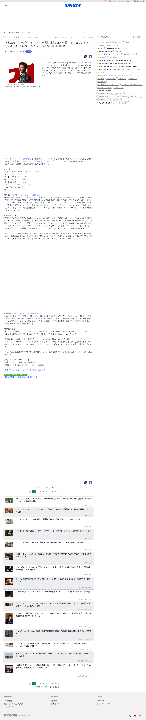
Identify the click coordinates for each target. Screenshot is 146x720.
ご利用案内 (8, 701)
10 (62, 491)
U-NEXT (100, 54)
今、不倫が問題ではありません (108, 84)
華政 (112, 75)
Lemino (109, 54)
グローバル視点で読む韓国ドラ (108, 57)
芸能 (36, 37)
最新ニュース (20, 32)
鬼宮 (99, 75)
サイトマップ (8, 707)
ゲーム (82, 37)
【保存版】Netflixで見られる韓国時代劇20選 (113, 97)
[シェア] (90, 56)
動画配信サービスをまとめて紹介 (109, 100)
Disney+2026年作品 (105, 51)
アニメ (43, 37)
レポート (64, 37)
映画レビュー (135, 97)
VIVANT (127, 42)
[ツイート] (85, 56)
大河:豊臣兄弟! (117, 42)
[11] (65, 491)
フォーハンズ (118, 87)
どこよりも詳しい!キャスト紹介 (126, 66)
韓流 (15, 37)
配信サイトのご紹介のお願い (14, 704)
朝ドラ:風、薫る (103, 42)
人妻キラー (122, 78)
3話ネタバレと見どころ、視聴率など (26, 195)
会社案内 (54, 701)
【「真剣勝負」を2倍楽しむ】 (43, 161)
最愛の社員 (101, 81)
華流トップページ (105, 90)
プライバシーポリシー (104, 704)
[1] (30, 491)
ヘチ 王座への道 (118, 69)
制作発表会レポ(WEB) (122, 63)
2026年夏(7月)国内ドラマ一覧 (108, 45)
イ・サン (136, 69)
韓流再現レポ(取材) (105, 63)
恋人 (127, 75)
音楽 (50, 37)
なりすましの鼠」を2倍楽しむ (132, 84)
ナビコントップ (8, 32)
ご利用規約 (101, 701)
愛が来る (101, 78)
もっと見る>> (121, 103)
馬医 (128, 69)
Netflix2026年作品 (113, 48)
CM (56, 37)
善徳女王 (120, 75)
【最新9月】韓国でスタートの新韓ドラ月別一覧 (115, 60)
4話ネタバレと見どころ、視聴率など (26, 313)
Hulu (118, 54)
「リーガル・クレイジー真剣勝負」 (18, 159)
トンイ (100, 72)
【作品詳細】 (9, 377)
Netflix (100, 48)
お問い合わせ (55, 704)
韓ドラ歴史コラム (129, 54)
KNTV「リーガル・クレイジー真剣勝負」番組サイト (26, 370)
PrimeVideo (119, 51)
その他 (90, 37)
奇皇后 (106, 75)
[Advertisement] (73, 19)
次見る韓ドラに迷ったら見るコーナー (110, 94)
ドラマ (22, 37)
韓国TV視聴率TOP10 (106, 66)
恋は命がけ (132, 78)
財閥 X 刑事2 (111, 78)
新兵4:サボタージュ (104, 87)
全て (8, 37)
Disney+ (125, 48)
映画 (29, 37)
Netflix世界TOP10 (105, 69)
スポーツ (74, 37)
